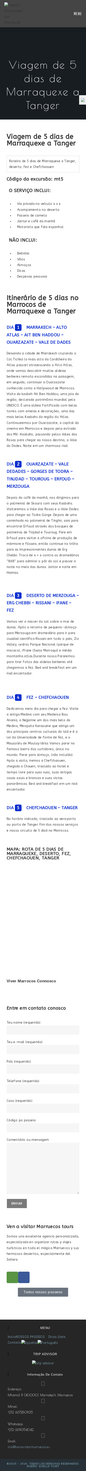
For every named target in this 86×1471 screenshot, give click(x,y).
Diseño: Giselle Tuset (43, 1466)
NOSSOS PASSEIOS (31, 1337)
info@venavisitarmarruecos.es (29, 1447)
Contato (14, 1343)
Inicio (12, 1337)
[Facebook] (24, 1277)
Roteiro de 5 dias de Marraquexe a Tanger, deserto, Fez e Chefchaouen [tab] (42, 164)
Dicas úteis (57, 1337)
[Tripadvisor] (12, 1277)
